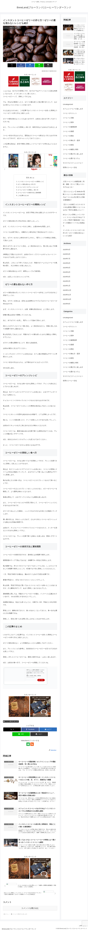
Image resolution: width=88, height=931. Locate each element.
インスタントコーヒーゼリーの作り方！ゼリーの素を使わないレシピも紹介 (74, 233)
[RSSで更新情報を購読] (32, 744)
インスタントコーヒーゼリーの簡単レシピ (31, 181)
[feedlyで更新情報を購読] (28, 744)
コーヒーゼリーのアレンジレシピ (28, 187)
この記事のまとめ (23, 195)
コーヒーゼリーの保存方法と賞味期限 (29, 192)
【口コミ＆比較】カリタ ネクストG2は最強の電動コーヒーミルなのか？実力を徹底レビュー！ (74, 207)
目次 (27, 177)
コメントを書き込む (30, 908)
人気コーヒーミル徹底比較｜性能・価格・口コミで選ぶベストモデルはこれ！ (74, 184)
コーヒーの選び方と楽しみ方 (11, 721)
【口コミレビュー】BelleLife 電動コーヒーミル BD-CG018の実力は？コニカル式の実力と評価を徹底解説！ (74, 196)
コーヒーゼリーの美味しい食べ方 (28, 190)
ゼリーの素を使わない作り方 (27, 184)
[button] (48, 65)
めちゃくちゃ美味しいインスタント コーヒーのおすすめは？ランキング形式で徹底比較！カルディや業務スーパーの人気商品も (74, 220)
